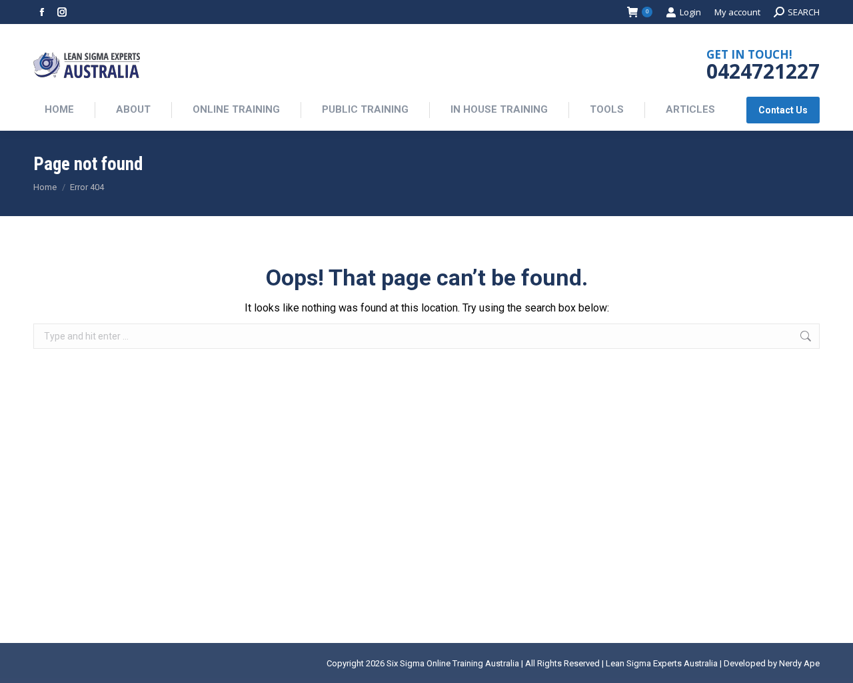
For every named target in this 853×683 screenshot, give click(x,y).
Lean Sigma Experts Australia (662, 663)
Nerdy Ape (799, 663)
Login (690, 12)
